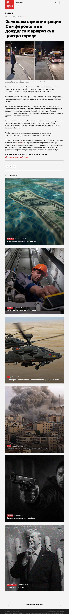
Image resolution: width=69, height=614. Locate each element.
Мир (8, 377)
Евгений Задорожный (26, 17)
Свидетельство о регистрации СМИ (55, 611)
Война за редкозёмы (15, 587)
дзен (26, 157)
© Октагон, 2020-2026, (12, 611)
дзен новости (14, 157)
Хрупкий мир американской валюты (21, 241)
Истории (9, 307)
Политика (10, 515)
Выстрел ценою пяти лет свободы (21, 518)
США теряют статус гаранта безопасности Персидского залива (33, 380)
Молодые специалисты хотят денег (22, 310)
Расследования (11, 584)
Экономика (10, 238)
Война (9, 446)
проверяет (19, 143)
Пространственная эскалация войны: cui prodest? (27, 449)
